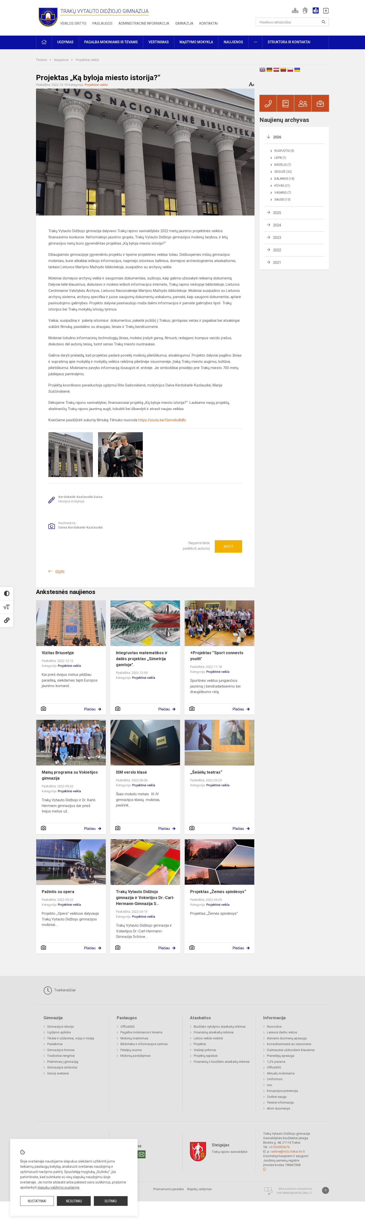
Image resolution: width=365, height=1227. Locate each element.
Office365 (127, 1026)
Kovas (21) (282, 185)
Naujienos (61, 60)
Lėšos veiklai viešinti (208, 1038)
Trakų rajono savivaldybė (229, 1152)
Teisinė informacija (280, 1102)
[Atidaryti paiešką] (323, 22)
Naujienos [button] (233, 42)
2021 (277, 263)
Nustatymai (37, 1201)
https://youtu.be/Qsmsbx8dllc (162, 420)
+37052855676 (279, 1147)
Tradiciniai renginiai (61, 1056)
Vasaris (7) (282, 192)
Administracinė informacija (143, 23)
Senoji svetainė (58, 1073)
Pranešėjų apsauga (280, 1056)
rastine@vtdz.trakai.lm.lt (288, 1151)
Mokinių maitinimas (134, 1038)
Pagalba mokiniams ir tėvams (141, 1032)
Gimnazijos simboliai (62, 1067)
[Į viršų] (325, 1190)
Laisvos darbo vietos (282, 1032)
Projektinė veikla (87, 60)
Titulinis (42, 60)
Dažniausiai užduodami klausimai (291, 1050)
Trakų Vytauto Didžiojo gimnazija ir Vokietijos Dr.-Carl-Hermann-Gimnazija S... (145, 897)
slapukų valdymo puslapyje (58, 1187)
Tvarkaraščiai (64, 990)
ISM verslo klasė (131, 772)
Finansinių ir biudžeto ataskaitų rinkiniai (222, 1062)
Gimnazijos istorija (60, 1026)
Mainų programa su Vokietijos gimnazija (70, 775)
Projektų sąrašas (206, 1056)
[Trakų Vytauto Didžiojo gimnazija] (48, 16)
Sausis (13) (282, 199)
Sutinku (111, 1201)
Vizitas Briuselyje (58, 652)
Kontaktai (208, 23)
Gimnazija (184, 23)
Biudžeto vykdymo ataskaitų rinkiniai (220, 1026)
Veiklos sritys (73, 23)
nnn (269, 1085)
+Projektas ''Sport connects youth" (216, 655)
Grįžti (59, 571)
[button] (295, 10)
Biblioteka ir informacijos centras (144, 1044)
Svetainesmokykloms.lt (294, 1193)
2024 (277, 225)
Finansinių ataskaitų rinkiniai (214, 1032)
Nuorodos (274, 1026)
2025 (277, 213)
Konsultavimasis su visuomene (289, 1044)
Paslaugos (102, 23)
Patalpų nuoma (131, 1050)
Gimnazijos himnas (60, 1050)
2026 (277, 137)
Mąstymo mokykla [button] (196, 42)
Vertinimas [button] (158, 42)
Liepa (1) (280, 158)
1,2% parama (276, 1062)
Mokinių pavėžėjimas (135, 1056)
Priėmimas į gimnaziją (62, 1062)
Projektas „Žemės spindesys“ (218, 891)
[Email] (142, 1154)
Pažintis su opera (58, 891)
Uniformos (274, 1079)
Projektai (200, 1044)
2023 (277, 238)
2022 (277, 250)
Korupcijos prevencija (282, 1091)
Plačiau (90, 709)
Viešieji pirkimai (205, 1050)
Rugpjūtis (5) (284, 151)
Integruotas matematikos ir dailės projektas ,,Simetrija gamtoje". (142, 658)
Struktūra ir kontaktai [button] (289, 42)
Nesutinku (74, 1201)
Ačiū (228, 546)
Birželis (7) (282, 164)
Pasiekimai (55, 1044)
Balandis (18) (284, 178)
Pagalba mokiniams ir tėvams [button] (111, 42)
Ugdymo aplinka (59, 1032)
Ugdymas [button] (65, 42)
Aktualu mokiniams (280, 1073)
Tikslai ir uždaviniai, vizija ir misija (70, 1038)
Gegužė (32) (283, 171)
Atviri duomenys (278, 1108)
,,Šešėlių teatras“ (206, 772)
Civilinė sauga (277, 1097)
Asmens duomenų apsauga (287, 1038)
